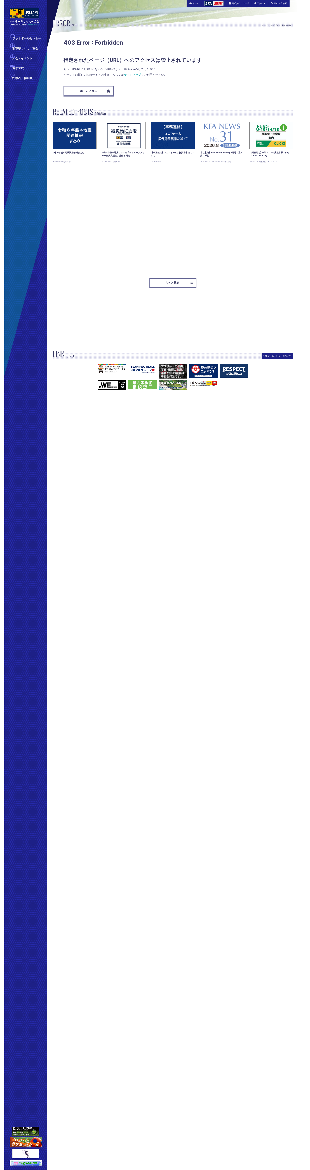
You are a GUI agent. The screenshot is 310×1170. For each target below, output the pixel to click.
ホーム (195, 3)
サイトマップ (132, 74)
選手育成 (18, 68)
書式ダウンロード (240, 3)
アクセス (261, 3)
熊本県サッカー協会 (25, 48)
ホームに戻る (88, 91)
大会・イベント (22, 58)
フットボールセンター (26, 38)
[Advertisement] (160, 219)
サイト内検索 (280, 3)
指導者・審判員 (22, 78)
